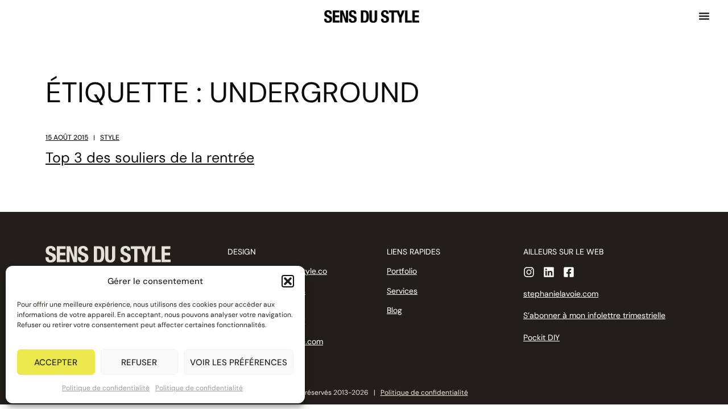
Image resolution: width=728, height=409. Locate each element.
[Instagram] (529, 272)
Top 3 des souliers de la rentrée (150, 157)
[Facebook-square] (568, 272)
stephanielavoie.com (560, 294)
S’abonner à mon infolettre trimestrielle (594, 315)
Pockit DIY (541, 337)
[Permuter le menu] (704, 16)
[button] (287, 281)
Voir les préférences (238, 362)
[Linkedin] (549, 272)
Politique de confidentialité (106, 388)
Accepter (55, 362)
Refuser (139, 362)
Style (109, 137)
